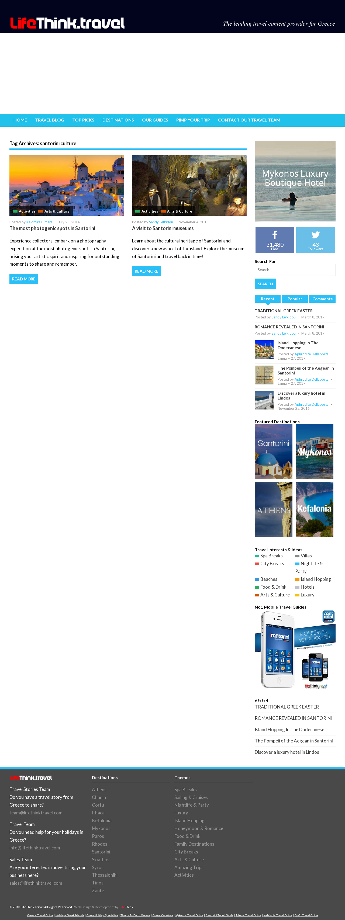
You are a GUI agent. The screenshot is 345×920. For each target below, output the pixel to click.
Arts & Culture (57, 211)
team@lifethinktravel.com (36, 812)
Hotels (308, 587)
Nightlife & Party (191, 805)
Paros (98, 836)
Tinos (98, 883)
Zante (98, 890)
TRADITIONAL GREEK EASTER (284, 310)
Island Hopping (316, 579)
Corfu (98, 805)
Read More (24, 278)
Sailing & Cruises (191, 797)
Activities (27, 211)
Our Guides (155, 119)
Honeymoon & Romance (198, 828)
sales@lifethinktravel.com (35, 883)
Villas (306, 555)
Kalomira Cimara (39, 222)
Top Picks (83, 119)
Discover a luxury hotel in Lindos (287, 752)
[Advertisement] (172, 73)
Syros (98, 867)
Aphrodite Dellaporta (312, 354)
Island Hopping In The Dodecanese (298, 345)
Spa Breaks (271, 555)
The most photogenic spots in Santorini (52, 228)
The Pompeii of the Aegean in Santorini (294, 741)
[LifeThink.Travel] (68, 27)
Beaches (268, 579)
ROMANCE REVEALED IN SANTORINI (289, 326)
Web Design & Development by (103, 907)
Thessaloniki (105, 875)
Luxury (308, 595)
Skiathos (100, 859)
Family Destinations (194, 844)
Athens (99, 789)
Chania (99, 797)
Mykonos (101, 828)
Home (20, 119)
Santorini (101, 852)
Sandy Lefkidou (161, 222)
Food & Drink (273, 587)
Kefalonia (102, 820)
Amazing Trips (188, 867)
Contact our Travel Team (249, 119)
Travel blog (49, 119)
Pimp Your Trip (193, 119)
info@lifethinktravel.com (34, 847)
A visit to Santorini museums (163, 228)
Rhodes (99, 844)
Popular (295, 298)
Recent (268, 298)
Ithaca (98, 812)
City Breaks (272, 563)
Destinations (118, 119)
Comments (322, 298)
